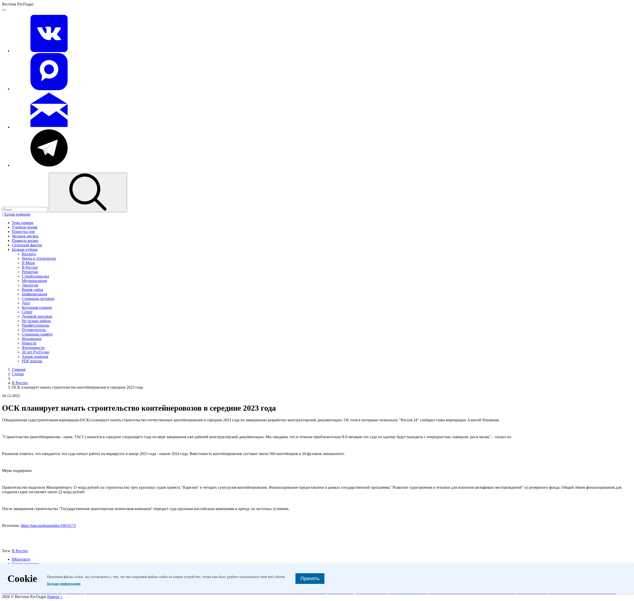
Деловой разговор (37, 316)
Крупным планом (37, 307)
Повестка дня (23, 231)
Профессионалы (35, 325)
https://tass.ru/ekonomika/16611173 (48, 525)
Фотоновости (33, 347)
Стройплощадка (35, 276)
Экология (30, 285)
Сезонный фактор (27, 245)
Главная (18, 369)
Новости (29, 343)
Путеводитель (34, 330)
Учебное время (24, 227)
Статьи (18, 374)
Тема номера (22, 223)
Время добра (32, 289)
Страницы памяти (37, 334)
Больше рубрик (25, 249)
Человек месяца (25, 236)
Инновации (32, 339)
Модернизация (34, 281)
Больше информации (63, 584)
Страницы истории (38, 298)
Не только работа (36, 321)
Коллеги (29, 254)
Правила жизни (25, 240)
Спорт (27, 312)
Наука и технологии (39, 258)
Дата (26, 303)
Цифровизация (34, 294)
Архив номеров (17, 214)
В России (30, 267)
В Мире (28, 263)
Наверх (55, 597)
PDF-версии (32, 361)
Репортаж (30, 272)
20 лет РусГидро (35, 352)
